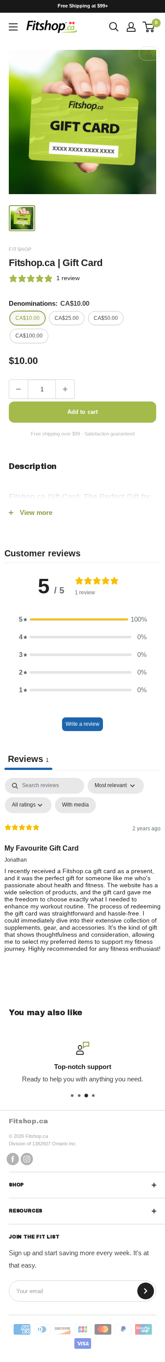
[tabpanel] (82, 872)
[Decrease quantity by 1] (18, 389)
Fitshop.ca (28, 1121)
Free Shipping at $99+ (83, 5)
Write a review (82, 724)
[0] (148, 27)
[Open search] (114, 27)
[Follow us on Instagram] (27, 1158)
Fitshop (20, 249)
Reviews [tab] (28, 759)
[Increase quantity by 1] (65, 389)
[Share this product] (149, 53)
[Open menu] (13, 26)
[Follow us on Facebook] (13, 1158)
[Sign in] (131, 27)
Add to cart (82, 412)
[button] (83, 619)
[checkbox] (75, 805)
